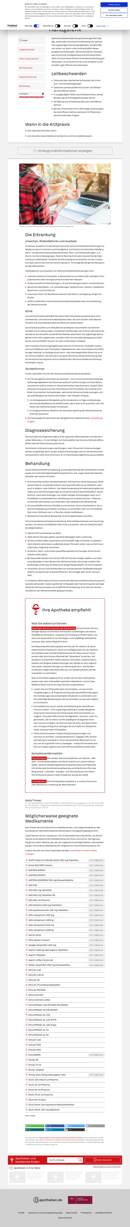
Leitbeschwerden (27, 49)
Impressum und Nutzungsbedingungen (45, 1213)
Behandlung (24, 86)
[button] (34, 1125)
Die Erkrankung (25, 68)
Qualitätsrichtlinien (103, 1213)
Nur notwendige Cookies (114, 15)
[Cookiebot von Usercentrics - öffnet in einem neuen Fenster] (12, 26)
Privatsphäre (86, 1213)
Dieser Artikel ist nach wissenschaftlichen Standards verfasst (61, 1138)
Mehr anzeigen (30, 1116)
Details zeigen (101, 26)
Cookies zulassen (114, 4)
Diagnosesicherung (27, 77)
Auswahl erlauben (114, 10)
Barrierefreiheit (65, 1218)
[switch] (57, 25)
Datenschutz (71, 1213)
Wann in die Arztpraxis (29, 58)
